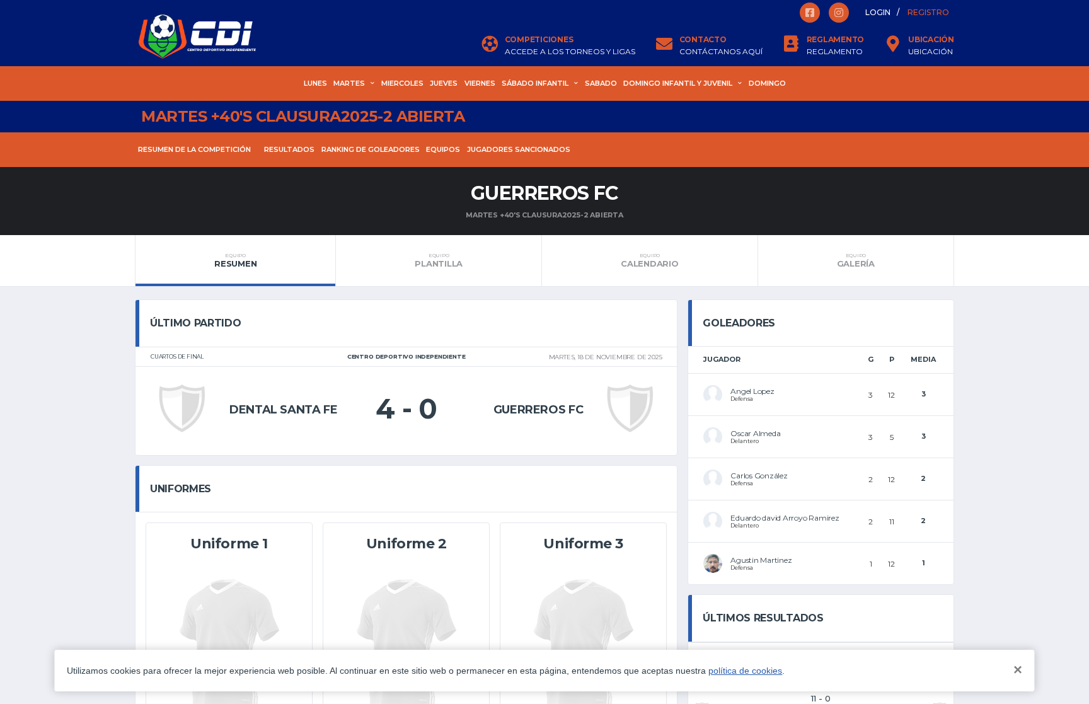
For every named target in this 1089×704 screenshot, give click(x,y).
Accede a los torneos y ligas (570, 51)
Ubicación (930, 51)
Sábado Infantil (535, 83)
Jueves (444, 83)
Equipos (443, 149)
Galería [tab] (856, 260)
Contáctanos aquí (721, 51)
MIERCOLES (402, 83)
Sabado (601, 83)
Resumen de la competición (194, 149)
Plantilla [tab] (439, 260)
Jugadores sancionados (518, 149)
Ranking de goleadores (370, 149)
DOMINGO (767, 83)
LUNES (315, 83)
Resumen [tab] (235, 260)
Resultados (289, 149)
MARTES (349, 83)
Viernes (479, 83)
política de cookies (745, 671)
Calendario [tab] (649, 260)
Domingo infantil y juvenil (677, 83)
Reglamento (835, 51)
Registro (928, 12)
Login (877, 12)
